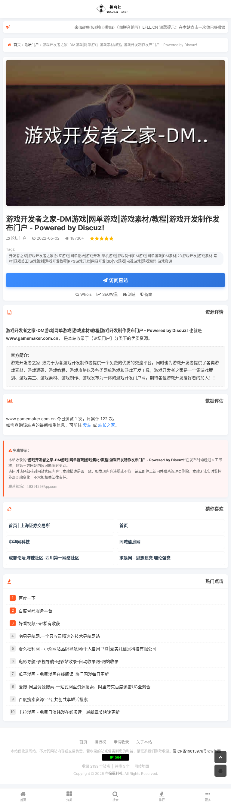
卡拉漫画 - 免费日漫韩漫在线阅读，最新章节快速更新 (69, 712)
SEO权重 (109, 294)
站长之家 (106, 425)
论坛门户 (31, 45)
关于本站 (144, 741)
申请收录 (121, 741)
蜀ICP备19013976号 (190, 751)
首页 (17, 45)
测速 (131, 294)
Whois (85, 294)
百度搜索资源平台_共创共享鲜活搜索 (53, 699)
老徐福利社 (114, 773)
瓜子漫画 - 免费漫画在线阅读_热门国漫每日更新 (64, 674)
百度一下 (27, 598)
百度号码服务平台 (35, 610)
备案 (147, 294)
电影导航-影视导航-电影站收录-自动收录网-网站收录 (69, 661)
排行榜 (100, 741)
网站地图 (141, 766)
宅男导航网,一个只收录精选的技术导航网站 (59, 636)
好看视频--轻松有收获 (39, 623)
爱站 (87, 425)
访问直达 (118, 280)
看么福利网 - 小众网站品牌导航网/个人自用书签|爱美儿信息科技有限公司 (87, 648)
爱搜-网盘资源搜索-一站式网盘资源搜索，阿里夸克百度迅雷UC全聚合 (84, 686)
